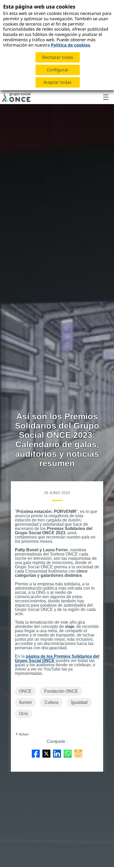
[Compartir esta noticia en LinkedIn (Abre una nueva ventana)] (57, 753)
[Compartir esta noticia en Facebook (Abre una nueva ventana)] (36, 753)
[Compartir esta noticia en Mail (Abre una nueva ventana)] (78, 753)
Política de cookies (70, 45)
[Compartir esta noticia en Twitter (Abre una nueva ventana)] (46, 753)
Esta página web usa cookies (39, 6)
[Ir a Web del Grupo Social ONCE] (16, 97)
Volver (24, 734)
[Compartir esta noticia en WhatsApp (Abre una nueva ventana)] (68, 753)
